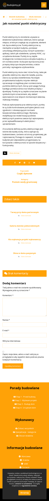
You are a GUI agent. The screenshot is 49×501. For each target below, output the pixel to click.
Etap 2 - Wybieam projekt (26, 400)
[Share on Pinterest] (24, 162)
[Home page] (4, 17)
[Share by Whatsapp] (29, 162)
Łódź (26, 463)
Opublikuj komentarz (13, 366)
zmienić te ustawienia (23, 484)
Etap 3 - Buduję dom (26, 404)
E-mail (6, 330)
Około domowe (14, 153)
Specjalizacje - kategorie (26, 432)
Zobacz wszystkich (26, 428)
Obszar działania (26, 435)
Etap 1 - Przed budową (25, 396)
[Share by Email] (34, 162)
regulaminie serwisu (29, 486)
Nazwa (6, 320)
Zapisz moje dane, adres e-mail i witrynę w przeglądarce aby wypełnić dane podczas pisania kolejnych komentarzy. (23, 357)
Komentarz (8, 295)
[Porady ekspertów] (12, 4)
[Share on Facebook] (15, 162)
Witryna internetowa (11, 341)
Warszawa (26, 456)
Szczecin (25, 467)
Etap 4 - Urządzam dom (26, 407)
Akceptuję (24, 493)
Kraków (26, 460)
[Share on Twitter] (20, 162)
